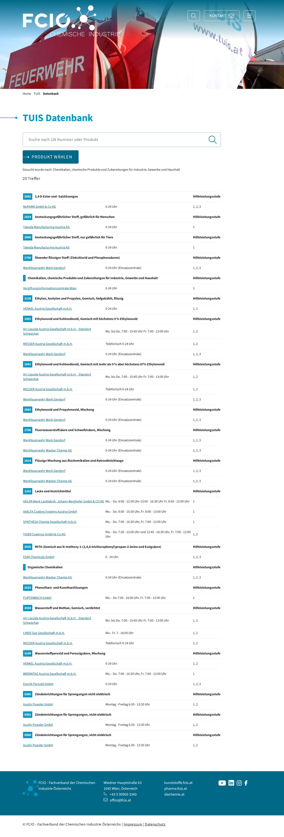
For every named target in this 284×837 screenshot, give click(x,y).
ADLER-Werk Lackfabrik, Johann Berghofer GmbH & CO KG (63, 501)
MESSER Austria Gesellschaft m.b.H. (48, 344)
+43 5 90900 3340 (123, 794)
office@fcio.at (120, 800)
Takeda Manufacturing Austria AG (46, 227)
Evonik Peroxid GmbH (38, 684)
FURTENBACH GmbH (37, 598)
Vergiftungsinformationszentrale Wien (50, 288)
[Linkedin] (231, 784)
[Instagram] (239, 784)
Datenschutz (155, 824)
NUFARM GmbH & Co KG (39, 206)
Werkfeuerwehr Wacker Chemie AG (47, 450)
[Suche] (194, 15)
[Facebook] (246, 784)
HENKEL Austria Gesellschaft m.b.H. (47, 308)
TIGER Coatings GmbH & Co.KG (44, 534)
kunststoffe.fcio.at (178, 782)
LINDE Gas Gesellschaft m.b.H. (44, 633)
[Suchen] (213, 139)
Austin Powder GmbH (38, 704)
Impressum (133, 824)
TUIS (37, 93)
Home (27, 93)
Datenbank (51, 93)
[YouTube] (222, 784)
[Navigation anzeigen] (250, 15)
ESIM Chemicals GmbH (38, 557)
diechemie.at (174, 794)
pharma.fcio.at (175, 788)
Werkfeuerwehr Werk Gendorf (44, 268)
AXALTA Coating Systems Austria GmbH (50, 511)
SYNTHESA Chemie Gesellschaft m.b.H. (50, 522)
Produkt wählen (52, 157)
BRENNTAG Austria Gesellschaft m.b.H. (49, 674)
